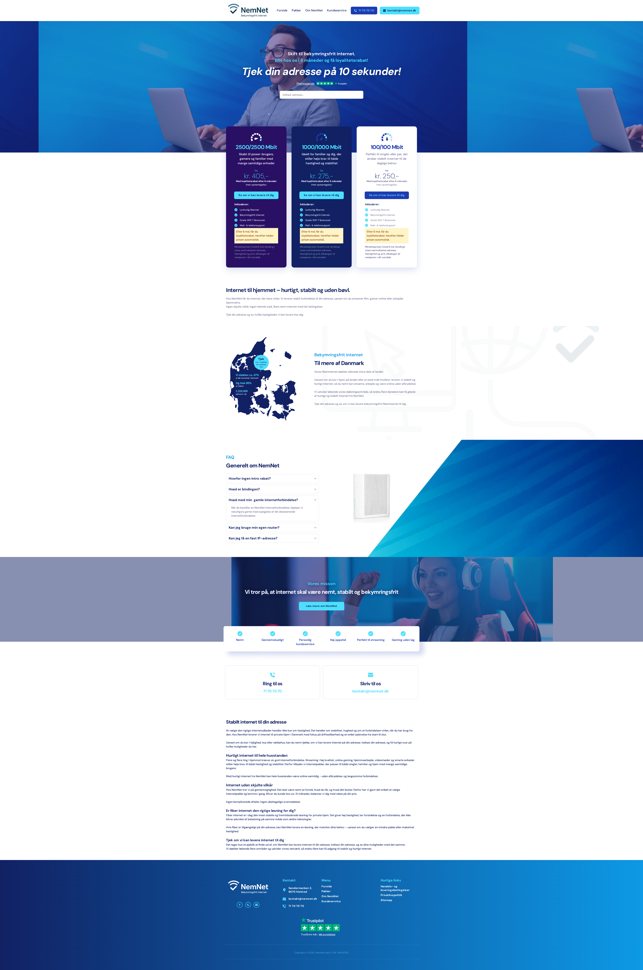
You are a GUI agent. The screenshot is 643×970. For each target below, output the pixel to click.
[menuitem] (282, 10)
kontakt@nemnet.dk (370, 691)
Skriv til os (370, 684)
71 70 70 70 (272, 691)
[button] (272, 478)
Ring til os (272, 684)
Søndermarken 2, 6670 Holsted (301, 889)
